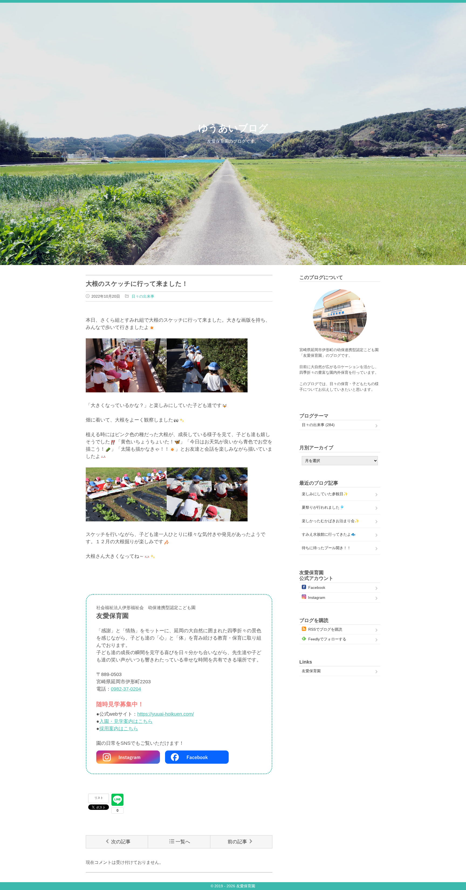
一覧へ (183, 841)
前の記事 (237, 841)
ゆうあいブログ (233, 128)
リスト (98, 797)
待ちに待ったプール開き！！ (326, 548)
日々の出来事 (143, 296)
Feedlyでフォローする (327, 639)
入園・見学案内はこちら (126, 721)
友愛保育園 (311, 671)
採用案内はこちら (118, 728)
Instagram (316, 597)
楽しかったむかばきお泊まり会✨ (330, 521)
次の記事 (121, 841)
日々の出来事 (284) (318, 425)
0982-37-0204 (126, 689)
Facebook (316, 587)
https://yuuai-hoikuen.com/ (165, 714)
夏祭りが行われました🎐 (323, 507)
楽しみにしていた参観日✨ (325, 494)
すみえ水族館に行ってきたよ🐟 (328, 534)
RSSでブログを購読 (325, 629)
